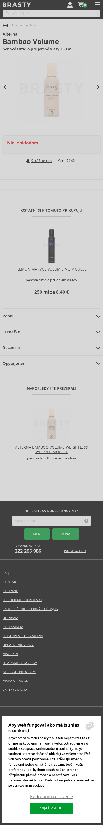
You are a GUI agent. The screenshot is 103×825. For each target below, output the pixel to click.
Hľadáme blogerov (20, 663)
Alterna (10, 34)
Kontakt (10, 582)
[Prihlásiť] (70, 5)
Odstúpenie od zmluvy (23, 636)
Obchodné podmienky (22, 600)
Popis (8, 316)
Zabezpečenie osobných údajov (30, 609)
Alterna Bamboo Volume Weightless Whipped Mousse (51, 449)
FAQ (6, 573)
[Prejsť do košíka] (81, 5)
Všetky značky (15, 690)
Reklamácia (13, 627)
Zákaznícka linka (28, 549)
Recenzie (11, 347)
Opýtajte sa (14, 363)
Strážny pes (41, 160)
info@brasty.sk (75, 551)
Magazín (10, 654)
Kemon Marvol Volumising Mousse (52, 269)
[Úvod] (5, 25)
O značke (11, 332)
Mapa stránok (15, 681)
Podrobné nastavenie (51, 796)
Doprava (10, 618)
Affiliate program (19, 672)
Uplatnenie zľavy (18, 645)
